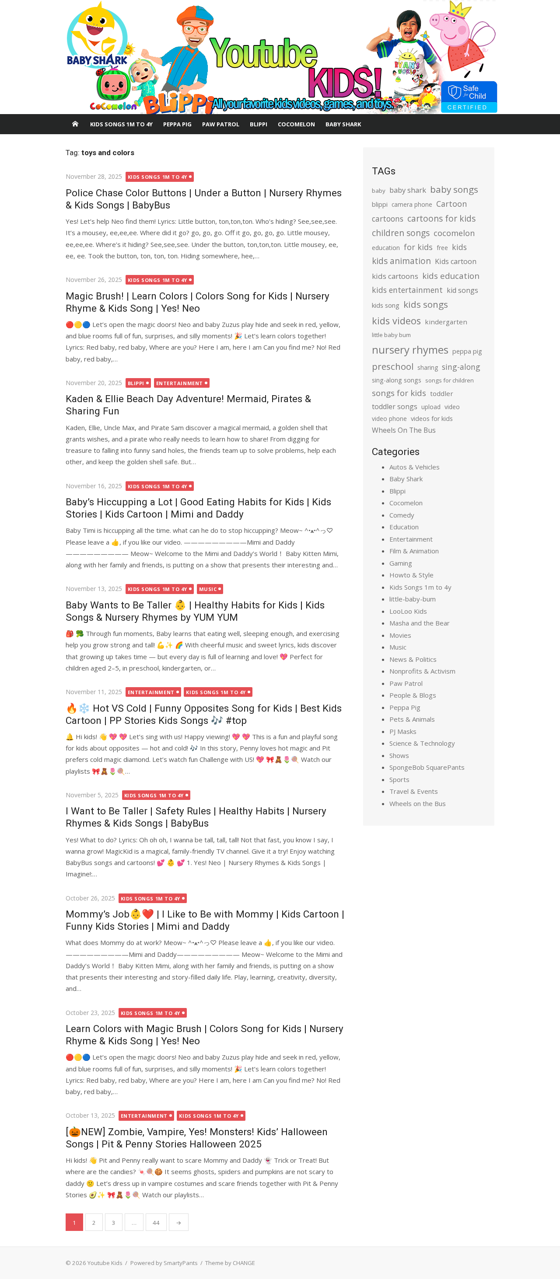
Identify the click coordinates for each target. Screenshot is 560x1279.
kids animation (401, 261)
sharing (427, 367)
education (386, 247)
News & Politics (413, 659)
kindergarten (446, 321)
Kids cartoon (455, 261)
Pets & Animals (412, 719)
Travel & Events (413, 791)
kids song (385, 305)
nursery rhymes (410, 349)
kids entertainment (407, 290)
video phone (389, 418)
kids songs (425, 304)
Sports (399, 779)
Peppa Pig (177, 124)
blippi (380, 204)
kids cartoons (395, 276)
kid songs (462, 290)
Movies (400, 635)
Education (404, 526)
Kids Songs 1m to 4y (121, 124)
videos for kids (432, 418)
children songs (401, 233)
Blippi (258, 124)
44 (156, 1223)
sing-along (461, 366)
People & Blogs (412, 695)
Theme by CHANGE (230, 1263)
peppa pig (467, 351)
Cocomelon (296, 124)
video (452, 407)
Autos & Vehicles (414, 466)
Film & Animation (414, 550)
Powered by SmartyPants (164, 1263)
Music (208, 589)
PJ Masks (402, 731)
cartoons (387, 218)
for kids (418, 247)
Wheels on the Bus (417, 803)
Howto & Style (411, 574)
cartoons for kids (441, 218)
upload (431, 407)
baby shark (407, 190)
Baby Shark (343, 124)
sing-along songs (396, 380)
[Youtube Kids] (280, 57)
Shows (399, 755)
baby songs (454, 189)
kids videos (396, 320)
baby (378, 191)
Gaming (400, 563)
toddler (441, 393)
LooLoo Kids (408, 611)
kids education (451, 275)
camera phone (412, 204)
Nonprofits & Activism (422, 671)
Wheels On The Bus (404, 430)
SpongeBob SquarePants (427, 767)
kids (459, 247)
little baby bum (391, 335)
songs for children (449, 380)
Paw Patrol (220, 124)
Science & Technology (422, 743)
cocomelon (454, 232)
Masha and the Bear (419, 623)
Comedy (401, 515)
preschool (392, 366)
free (442, 247)
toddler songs (394, 406)
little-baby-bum (412, 598)
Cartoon (451, 203)
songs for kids (399, 392)
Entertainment (179, 383)
